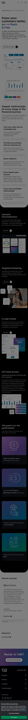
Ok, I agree (14, 717)
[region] (14, 710)
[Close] (26, 701)
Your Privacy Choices (14, 713)
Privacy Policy (22, 710)
